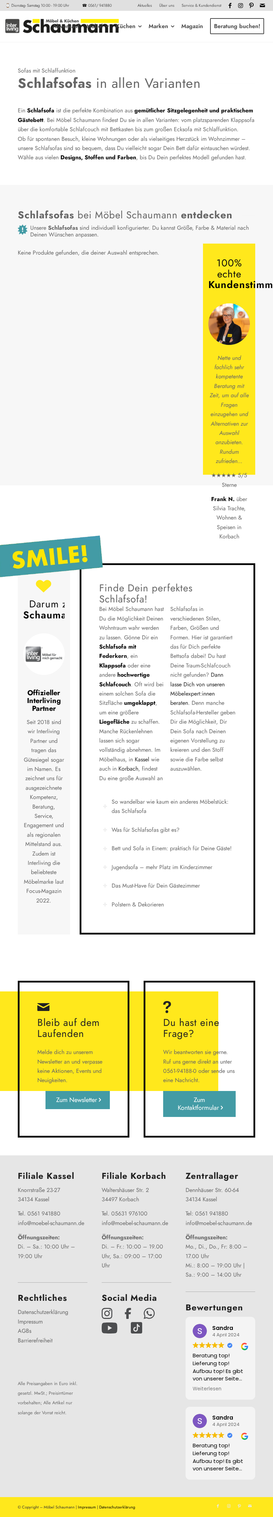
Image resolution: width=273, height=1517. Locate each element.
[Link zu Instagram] (241, 5)
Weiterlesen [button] (207, 1389)
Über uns (166, 5)
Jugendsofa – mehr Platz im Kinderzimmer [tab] (162, 867)
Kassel (142, 759)
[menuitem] (145, 5)
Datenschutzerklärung (43, 1312)
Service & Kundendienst (201, 5)
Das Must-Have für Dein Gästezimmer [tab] (156, 886)
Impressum (30, 1322)
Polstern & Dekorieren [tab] (138, 904)
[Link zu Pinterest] (251, 5)
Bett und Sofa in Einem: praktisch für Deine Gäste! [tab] (172, 848)
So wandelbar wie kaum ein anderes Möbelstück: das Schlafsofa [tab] (170, 806)
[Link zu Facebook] (230, 5)
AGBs (24, 1331)
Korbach (128, 769)
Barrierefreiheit (35, 1340)
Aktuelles (145, 5)
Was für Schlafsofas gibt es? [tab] (146, 830)
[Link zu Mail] (262, 5)
